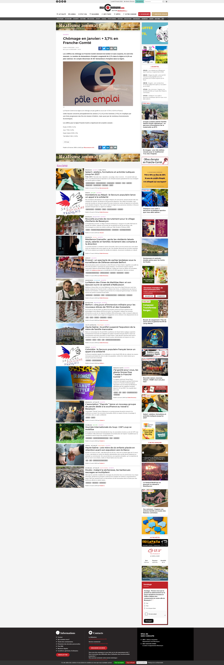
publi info (129, 183)
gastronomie (89, 295)
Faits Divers (104, 468)
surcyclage (105, 185)
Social (95, 237)
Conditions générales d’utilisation (68, 650)
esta (87, 317)
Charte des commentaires (65, 641)
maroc (94, 339)
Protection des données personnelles (69, 644)
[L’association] (70, 408)
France (87, 192)
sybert (111, 185)
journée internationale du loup (101, 438)
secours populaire (112, 209)
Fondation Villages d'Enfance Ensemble (100, 229)
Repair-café (89, 185)
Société (66, 34)
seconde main (97, 185)
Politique (100, 325)
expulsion (88, 339)
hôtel (103, 295)
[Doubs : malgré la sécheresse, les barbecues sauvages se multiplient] (70, 474)
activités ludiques (90, 183)
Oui (147, 603)
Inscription (149, 296)
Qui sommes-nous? (63, 639)
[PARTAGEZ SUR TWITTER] (104, 48)
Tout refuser (131, 662)
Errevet (88, 258)
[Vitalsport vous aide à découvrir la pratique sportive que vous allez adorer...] (155, 198)
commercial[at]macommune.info (98, 643)
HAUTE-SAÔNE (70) (90, 325)
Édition (114, 10)
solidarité (120, 209)
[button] (163, 1)
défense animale (105, 272)
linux (124, 183)
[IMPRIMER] (115, 48)
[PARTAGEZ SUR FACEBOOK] (100, 48)
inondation (98, 209)
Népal (104, 209)
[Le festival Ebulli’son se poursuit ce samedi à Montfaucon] (155, 471)
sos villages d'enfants (125, 229)
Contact (60, 637)
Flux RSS (60, 646)
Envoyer (149, 621)
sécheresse (102, 482)
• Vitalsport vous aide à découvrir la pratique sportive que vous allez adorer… (155, 97)
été (120, 392)
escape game (110, 183)
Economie (97, 280)
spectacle (113, 272)
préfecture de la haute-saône (113, 339)
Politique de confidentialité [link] (155, 662)
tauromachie (120, 272)
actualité (96, 402)
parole (93, 417)
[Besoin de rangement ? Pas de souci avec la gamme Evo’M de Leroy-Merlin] (155, 309)
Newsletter (62, 655)
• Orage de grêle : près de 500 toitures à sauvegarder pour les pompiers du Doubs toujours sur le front (154, 77)
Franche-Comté (118, 368)
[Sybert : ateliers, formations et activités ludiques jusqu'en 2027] (155, 403)
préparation (103, 317)
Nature (93, 192)
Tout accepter (119, 662)
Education (96, 216)
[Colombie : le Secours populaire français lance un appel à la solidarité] (70, 353)
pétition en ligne (96, 270)
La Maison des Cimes (111, 295)
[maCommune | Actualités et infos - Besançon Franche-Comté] (112, 7)
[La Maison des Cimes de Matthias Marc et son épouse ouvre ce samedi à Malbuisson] (70, 286)
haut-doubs (97, 295)
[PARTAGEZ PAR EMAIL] (111, 48)
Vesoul (87, 445)
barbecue (88, 482)
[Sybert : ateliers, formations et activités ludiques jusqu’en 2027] (70, 176)
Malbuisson (89, 280)
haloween (118, 183)
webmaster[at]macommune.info (98, 659)
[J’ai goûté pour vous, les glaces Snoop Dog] (84, 374)
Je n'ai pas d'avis (151, 608)
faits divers (95, 482)
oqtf (103, 339)
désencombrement (100, 183)
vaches (127, 272)
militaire (97, 317)
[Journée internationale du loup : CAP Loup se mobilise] (70, 431)
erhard (115, 392)
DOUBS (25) (88, 425)
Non (147, 605)
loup (111, 438)
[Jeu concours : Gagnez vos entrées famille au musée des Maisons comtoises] (155, 498)
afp (87, 460)
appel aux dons (90, 209)
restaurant (129, 295)
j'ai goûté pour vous (132, 392)
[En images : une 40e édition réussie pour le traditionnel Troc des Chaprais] (155, 139)
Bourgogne (89, 302)
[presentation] (143, 452)
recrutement (115, 229)
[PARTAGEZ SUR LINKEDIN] (107, 48)
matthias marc (121, 295)
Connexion (161, 296)
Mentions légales (63, 648)
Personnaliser (141, 662)
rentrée (109, 317)
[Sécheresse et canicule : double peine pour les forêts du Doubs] (155, 247)
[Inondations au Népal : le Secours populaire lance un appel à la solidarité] (70, 199)
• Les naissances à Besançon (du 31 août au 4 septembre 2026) (154, 71)
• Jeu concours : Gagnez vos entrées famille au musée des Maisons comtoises (155, 91)
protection (116, 438)
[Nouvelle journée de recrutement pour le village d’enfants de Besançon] (70, 223)
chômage (66, 142)
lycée (91, 317)
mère (99, 339)
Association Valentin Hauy (92, 272)
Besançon (88, 170)
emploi (87, 229)
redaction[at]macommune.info (98, 639)
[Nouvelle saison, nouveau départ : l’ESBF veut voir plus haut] (155, 367)
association (89, 438)
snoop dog (116, 394)
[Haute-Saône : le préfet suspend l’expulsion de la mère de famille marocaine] (70, 331)
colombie (88, 360)
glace (124, 392)
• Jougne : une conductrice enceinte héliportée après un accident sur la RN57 (154, 84)
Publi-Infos (102, 170)
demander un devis (98, 648)
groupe (88, 417)
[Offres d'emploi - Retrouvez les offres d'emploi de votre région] (155, 164)
